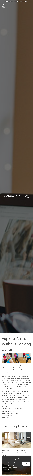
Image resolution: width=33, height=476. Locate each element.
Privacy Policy (24, 473)
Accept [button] (26, 463)
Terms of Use (9, 473)
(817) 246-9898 (8, 1)
